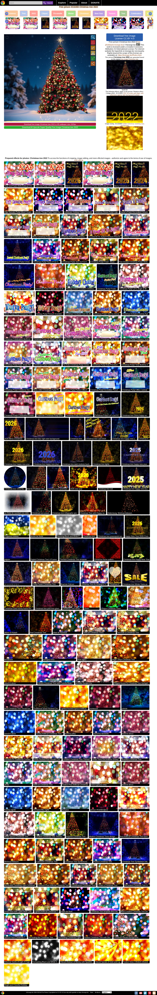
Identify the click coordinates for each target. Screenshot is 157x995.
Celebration (136, 13)
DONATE (95, 3)
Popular (73, 3)
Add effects (78, 160)
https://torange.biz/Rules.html (129, 55)
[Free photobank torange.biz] (3, 3)
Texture (112, 13)
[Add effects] (93, 58)
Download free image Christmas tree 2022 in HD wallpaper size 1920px (50, 124)
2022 (34, 13)
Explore (62, 3)
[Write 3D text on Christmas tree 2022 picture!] (93, 42)
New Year (99, 13)
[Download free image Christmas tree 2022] (93, 53)
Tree (24, 13)
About (84, 3)
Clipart (44, 13)
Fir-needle (57, 13)
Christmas (11, 13)
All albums (97, 992)
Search (49, 3)
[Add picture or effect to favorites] (7, 37)
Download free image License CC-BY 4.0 (124, 37)
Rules (91, 992)
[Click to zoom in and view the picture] (93, 37)
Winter (71, 13)
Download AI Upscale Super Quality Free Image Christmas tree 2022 (50, 127)
